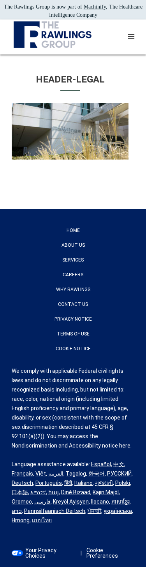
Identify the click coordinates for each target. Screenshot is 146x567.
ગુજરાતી (104, 483)
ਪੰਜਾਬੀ (94, 511)
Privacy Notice (73, 319)
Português (48, 483)
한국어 (96, 473)
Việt (40, 473)
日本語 (20, 492)
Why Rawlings (73, 289)
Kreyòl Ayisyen (71, 502)
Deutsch (22, 483)
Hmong (21, 520)
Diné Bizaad (75, 492)
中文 (118, 464)
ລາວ (17, 511)
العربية (55, 473)
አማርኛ (38, 492)
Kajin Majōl (106, 492)
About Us (73, 245)
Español (101, 464)
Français (22, 473)
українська (118, 511)
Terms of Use (73, 334)
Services (73, 260)
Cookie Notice (73, 348)
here (124, 445)
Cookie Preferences (102, 553)
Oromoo (22, 502)
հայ (53, 492)
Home (73, 230)
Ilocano (100, 502)
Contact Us (73, 304)
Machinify (95, 7)
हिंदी (68, 483)
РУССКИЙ (119, 473)
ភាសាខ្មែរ (120, 502)
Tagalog (76, 473)
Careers (73, 274)
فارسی (42, 502)
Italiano (83, 483)
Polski (122, 483)
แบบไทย (42, 520)
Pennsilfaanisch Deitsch (54, 511)
